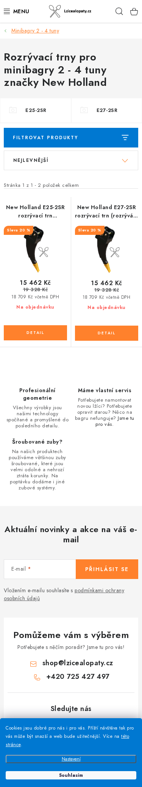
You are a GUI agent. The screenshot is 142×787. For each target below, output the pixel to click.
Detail (35, 332)
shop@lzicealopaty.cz (77, 663)
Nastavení (71, 759)
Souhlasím (71, 775)
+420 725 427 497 (77, 676)
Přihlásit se (107, 569)
